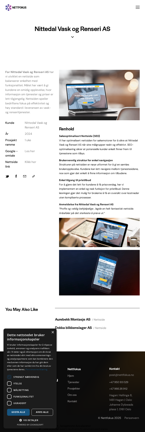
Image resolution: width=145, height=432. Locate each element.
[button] (138, 7)
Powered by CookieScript (30, 424)
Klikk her (30, 162)
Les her (30, 151)
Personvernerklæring (36, 369)
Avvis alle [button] (42, 412)
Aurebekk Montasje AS (72, 319)
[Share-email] (24, 176)
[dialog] (30, 378)
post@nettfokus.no (121, 375)
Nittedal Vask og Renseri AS (36, 125)
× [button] (52, 332)
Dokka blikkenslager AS (73, 327)
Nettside (99, 319)
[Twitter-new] (7, 176)
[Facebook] (16, 176)
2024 (28, 134)
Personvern (132, 418)
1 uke (28, 140)
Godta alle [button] (18, 412)
